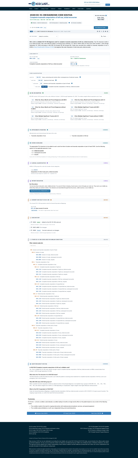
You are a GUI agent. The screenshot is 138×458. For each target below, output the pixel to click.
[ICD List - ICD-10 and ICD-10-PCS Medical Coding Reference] (39, 3)
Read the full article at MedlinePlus (39, 190)
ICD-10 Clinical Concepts (86, 428)
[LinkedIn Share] (99, 31)
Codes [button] (36, 8)
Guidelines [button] (66, 8)
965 (72, 116)
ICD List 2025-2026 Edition (91, 2)
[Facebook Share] (97, 31)
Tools (104, 36)
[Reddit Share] (103, 31)
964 (32, 116)
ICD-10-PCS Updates (104, 426)
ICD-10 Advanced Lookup (35, 428)
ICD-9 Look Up (32, 433)
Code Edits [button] (80, 8)
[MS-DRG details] (106, 15)
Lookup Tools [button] (44, 8)
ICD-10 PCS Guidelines (43, 432)
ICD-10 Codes (32, 430)
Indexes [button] (53, 8)
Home (30, 8)
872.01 (33, 208)
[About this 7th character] (69, 22)
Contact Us (31, 438)
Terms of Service (42, 438)
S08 (41, 83)
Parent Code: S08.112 (70, 413)
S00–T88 (39, 77)
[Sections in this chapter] (55, 80)
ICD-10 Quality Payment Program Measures (99, 432)
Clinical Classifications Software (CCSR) (44, 47)
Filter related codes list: (36, 243)
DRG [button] (73, 8)
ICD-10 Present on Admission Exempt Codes (98, 430)
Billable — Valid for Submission (39, 22)
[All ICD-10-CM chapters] (80, 77)
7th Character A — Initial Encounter (59, 22)
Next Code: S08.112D (96, 413)
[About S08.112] (76, 64)
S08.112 (72, 64)
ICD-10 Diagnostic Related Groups (101, 428)
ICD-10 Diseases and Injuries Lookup (50, 428)
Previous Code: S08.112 (41, 413)
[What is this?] (42, 92)
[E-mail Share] (105, 31)
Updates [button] (88, 8)
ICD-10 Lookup (32, 426)
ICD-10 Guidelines (33, 432)
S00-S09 (40, 80)
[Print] (107, 31)
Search (107, 4)
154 (32, 99)
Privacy (36, 438)
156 (32, 107)
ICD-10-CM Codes (34, 19)
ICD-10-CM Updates (93, 426)
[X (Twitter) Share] (101, 31)
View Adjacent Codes (100, 27)
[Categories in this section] (71, 83)
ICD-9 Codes (50, 430)
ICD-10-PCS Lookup (41, 426)
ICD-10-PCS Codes (41, 430)
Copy (45, 27)
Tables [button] (59, 8)
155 (72, 99)
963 (72, 107)
